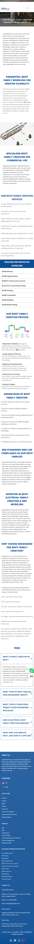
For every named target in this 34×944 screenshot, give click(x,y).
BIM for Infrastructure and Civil (14, 281)
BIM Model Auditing (10, 305)
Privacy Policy (6, 932)
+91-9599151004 (12, 900)
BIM (17, 350)
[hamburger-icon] (27, 8)
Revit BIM (5, 534)
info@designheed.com (13, 903)
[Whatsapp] (31, 670)
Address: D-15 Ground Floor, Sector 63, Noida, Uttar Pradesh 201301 (16, 895)
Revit (27, 89)
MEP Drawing (8, 290)
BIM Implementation (10, 276)
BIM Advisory (8, 271)
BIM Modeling (8, 300)
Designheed (8, 34)
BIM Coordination (9, 295)
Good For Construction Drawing (14, 286)
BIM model (27, 102)
